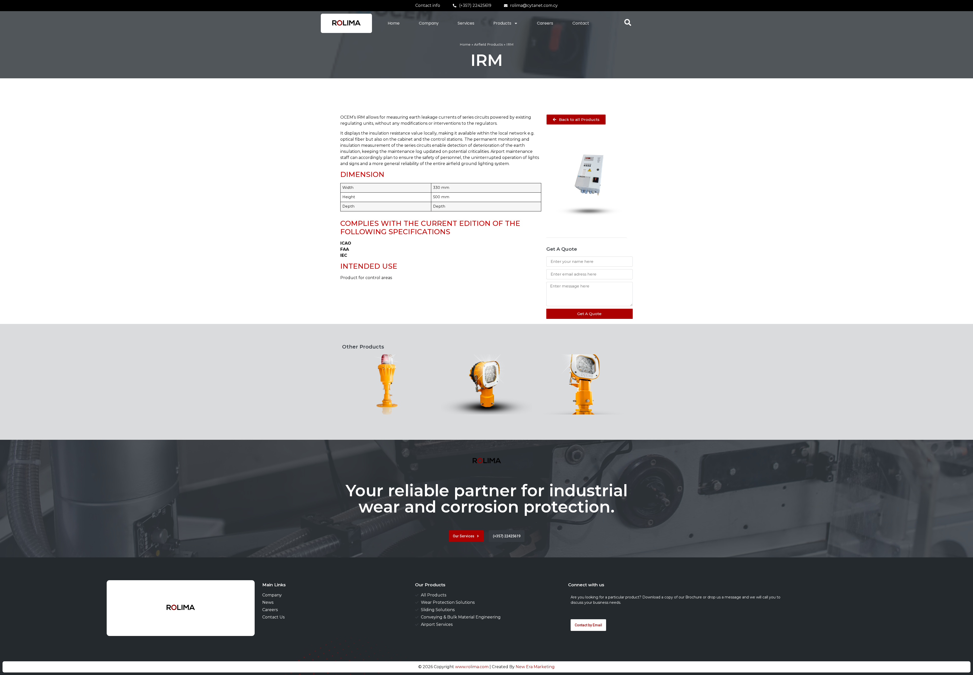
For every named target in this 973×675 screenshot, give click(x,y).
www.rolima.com (472, 666)
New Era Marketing (535, 666)
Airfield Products (488, 44)
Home (394, 23)
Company (429, 23)
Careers (545, 23)
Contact (580, 23)
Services (466, 23)
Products (502, 23)
